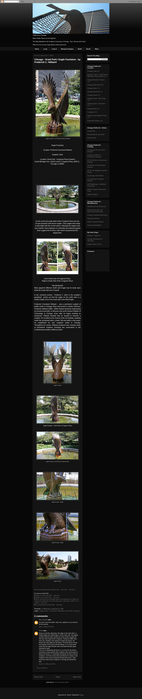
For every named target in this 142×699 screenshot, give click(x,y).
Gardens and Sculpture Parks (97, 115)
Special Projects (92, 194)
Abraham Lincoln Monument (96, 206)
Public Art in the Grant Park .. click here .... (48, 595)
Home (37, 49)
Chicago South (92, 95)
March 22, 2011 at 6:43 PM (47, 664)
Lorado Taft (91, 131)
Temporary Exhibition (94, 225)
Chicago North (92, 88)
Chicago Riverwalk (93, 91)
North (80, 49)
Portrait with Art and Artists (96, 134)
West (97, 49)
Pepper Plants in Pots (94, 244)
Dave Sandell (43, 620)
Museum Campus (67, 49)
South (88, 49)
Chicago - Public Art (93, 235)
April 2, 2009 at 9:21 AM (46, 626)
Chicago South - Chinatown (96, 103)
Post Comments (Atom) (62, 682)
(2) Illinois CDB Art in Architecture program (94, 156)
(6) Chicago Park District (95, 175)
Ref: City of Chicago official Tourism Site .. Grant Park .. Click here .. (55, 589)
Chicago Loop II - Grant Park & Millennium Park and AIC (56, 611)
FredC (41, 630)
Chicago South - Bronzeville (96, 98)
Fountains (77, 611)
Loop (45, 49)
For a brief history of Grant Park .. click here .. (49, 605)
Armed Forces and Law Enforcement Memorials (95, 210)
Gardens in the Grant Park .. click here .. (47, 597)
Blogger (81, 695)
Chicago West (91, 108)
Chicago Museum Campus (96, 80)
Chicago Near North (93, 85)
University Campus (93, 121)
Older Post (77, 677)
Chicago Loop (91, 71)
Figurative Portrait (93, 218)
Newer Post (38, 677)
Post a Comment (42, 668)
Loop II (54, 49)
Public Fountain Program (95, 222)
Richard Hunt (91, 138)
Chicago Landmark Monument (97, 215)
